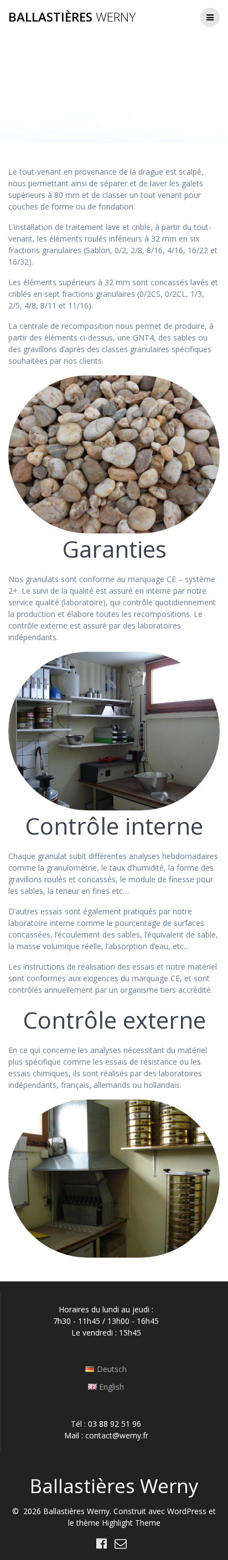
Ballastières (72, 17)
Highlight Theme (131, 1522)
